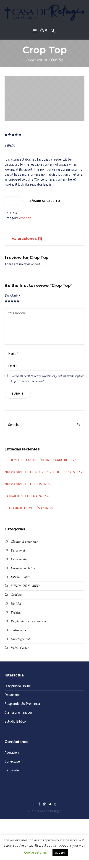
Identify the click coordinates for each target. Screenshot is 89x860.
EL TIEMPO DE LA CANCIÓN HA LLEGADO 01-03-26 (40, 460)
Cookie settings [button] (35, 852)
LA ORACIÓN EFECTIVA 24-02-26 (27, 496)
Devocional (18, 550)
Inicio (30, 59)
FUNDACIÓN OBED (25, 586)
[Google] (44, 804)
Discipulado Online (23, 568)
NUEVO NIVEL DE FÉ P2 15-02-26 (27, 484)
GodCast (16, 594)
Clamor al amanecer (24, 541)
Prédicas (16, 612)
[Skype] (55, 804)
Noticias (16, 603)
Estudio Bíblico (20, 577)
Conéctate (12, 761)
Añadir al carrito (44, 201)
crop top (42, 59)
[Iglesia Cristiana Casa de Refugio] (44, 13)
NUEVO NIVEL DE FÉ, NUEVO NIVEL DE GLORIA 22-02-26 (44, 472)
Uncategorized (20, 639)
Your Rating (12, 295)
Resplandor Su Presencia (22, 703)
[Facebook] (39, 804)
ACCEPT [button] (60, 853)
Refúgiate (12, 770)
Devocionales (19, 559)
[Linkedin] (34, 804)
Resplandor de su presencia (28, 621)
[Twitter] (49, 804)
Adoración (12, 752)
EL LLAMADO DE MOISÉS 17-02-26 (28, 508)
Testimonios (18, 630)
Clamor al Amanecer (18, 712)
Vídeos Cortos (19, 648)
